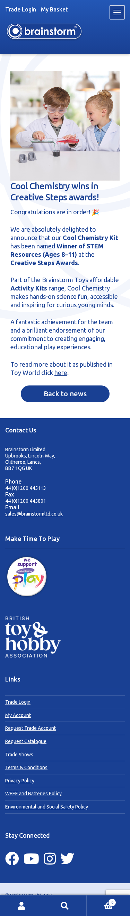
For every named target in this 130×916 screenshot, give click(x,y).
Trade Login (20, 9)
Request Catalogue (25, 741)
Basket (100, 901)
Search (65, 905)
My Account (18, 715)
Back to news (65, 394)
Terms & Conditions (26, 767)
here (60, 372)
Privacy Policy (19, 780)
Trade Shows (19, 754)
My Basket (54, 9)
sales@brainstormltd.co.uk (34, 514)
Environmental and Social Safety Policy (46, 807)
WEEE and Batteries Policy (33, 793)
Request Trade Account (30, 728)
